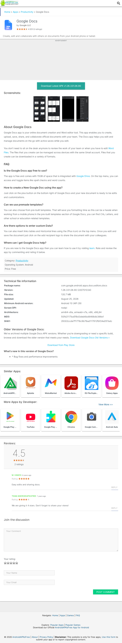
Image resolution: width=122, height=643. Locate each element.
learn (92, 248)
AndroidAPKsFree (21, 637)
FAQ (78, 615)
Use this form (108, 637)
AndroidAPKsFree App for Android (72, 627)
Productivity (27, 11)
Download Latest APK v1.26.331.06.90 (61, 85)
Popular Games (72, 625)
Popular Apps (57, 625)
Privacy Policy (46, 637)
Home (7, 11)
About (35, 637)
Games (70, 615)
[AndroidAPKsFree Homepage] (9, 5)
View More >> (105, 404)
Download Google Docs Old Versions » (90, 337)
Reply (114, 487)
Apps (15, 11)
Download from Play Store (61, 345)
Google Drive (83, 176)
